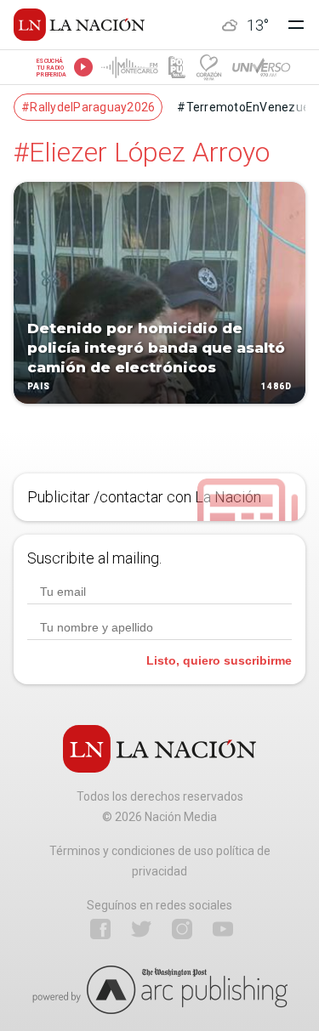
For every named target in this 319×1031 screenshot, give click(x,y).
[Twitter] (141, 929)
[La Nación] (79, 24)
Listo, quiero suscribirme (219, 660)
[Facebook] (100, 929)
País (38, 387)
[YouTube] (222, 929)
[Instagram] (182, 929)
